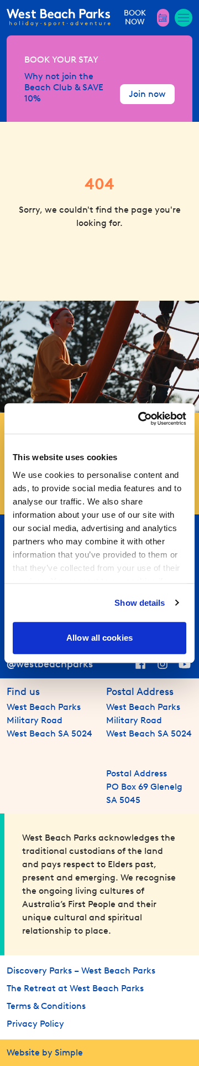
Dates (30, 142)
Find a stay (99, 397)
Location (35, 190)
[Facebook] (140, 664)
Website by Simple (45, 1052)
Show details (139, 602)
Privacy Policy (35, 1023)
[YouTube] (184, 664)
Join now (147, 94)
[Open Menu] (183, 18)
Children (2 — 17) (49, 306)
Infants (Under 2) (50, 353)
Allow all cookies (99, 637)
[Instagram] (162, 664)
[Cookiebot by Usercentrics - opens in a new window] (140, 418)
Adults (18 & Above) (54, 260)
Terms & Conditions (46, 1006)
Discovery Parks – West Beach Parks (81, 970)
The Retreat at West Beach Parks (75, 988)
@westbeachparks (50, 664)
